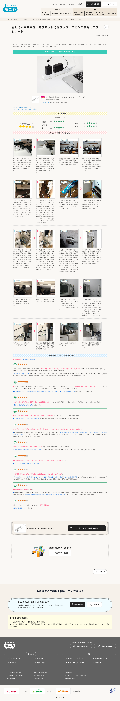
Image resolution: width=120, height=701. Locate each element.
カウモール (50, 691)
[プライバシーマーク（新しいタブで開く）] (112, 691)
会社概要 (69, 672)
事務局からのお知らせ (40, 672)
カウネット (24, 691)
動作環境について (70, 678)
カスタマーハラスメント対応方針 (76, 675)
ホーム (10, 19)
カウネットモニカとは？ (60, 4)
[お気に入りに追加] (106, 27)
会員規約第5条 (34, 624)
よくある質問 (11, 678)
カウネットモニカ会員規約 (14, 675)
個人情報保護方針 (39, 675)
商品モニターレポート (30, 19)
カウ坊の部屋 (77, 691)
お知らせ (71, 4)
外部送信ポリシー (39, 678)
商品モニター (18, 19)
